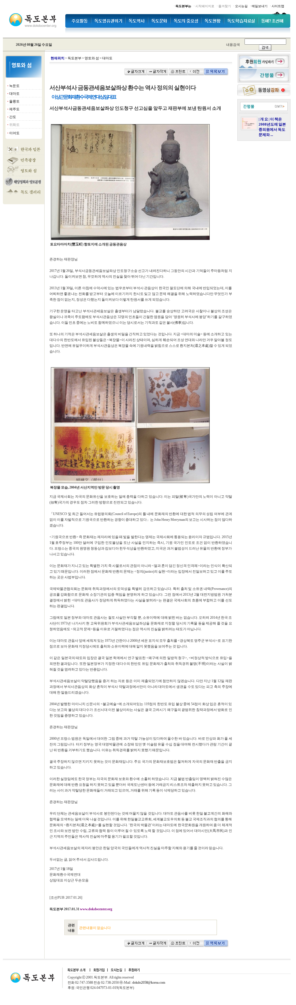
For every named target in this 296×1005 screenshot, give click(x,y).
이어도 (14, 133)
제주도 (14, 109)
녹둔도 (14, 86)
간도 (12, 117)
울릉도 (14, 101)
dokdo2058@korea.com (148, 983)
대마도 (14, 94)
